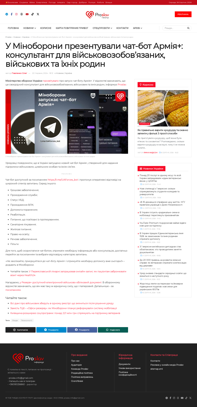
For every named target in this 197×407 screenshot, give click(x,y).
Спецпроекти (101, 28)
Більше (109, 2)
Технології (26, 320)
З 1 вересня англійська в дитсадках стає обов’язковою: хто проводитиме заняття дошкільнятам (160, 249)
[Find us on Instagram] (16, 14)
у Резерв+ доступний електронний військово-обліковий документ (61, 282)
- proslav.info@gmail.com (20, 378)
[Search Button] (189, 28)
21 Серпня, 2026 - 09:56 (151, 256)
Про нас (75, 361)
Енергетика (41, 2)
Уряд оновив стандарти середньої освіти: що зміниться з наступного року (163, 274)
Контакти (122, 28)
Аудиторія (76, 365)
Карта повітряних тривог (72, 28)
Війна (32, 2)
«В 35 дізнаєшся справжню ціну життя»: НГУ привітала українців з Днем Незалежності (162, 203)
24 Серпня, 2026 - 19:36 (151, 198)
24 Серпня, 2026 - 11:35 (151, 208)
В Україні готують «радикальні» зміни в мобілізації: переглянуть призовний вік (159, 214)
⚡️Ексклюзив (11, 2)
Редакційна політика (82, 373)
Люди (15, 320)
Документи (124, 364)
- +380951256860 (16, 384)
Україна (25, 37)
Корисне (45, 28)
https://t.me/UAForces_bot (63, 179)
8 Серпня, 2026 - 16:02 (169, 153)
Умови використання (129, 368)
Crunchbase (77, 381)
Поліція (91, 2)
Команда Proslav (79, 369)
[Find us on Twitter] (38, 14)
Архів (136, 28)
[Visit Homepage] (98, 14)
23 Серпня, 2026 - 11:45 (151, 218)
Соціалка (23, 2)
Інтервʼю (61, 2)
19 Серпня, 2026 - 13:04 (151, 269)
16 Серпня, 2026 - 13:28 (151, 293)
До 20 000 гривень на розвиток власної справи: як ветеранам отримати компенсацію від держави (163, 263)
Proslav (8, 37)
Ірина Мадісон (150, 153)
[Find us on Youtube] (27, 14)
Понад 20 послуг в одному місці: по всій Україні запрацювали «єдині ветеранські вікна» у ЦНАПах (160, 178)
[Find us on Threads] (21, 14)
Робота (100, 2)
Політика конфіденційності (128, 373)
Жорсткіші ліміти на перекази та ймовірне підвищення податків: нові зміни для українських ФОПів (161, 286)
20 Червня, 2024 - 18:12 (42, 73)
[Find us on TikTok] (32, 14)
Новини (28, 28)
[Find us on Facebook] (11, 14)
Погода (52, 2)
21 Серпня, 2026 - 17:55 (151, 229)
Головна (13, 28)
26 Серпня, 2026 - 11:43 (151, 184)
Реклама (183, 14)
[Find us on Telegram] (6, 14)
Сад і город (72, 2)
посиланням (13, 290)
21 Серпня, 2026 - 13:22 (151, 242)
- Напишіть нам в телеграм (21, 381)
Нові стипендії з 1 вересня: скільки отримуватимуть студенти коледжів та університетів (159, 191)
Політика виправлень (82, 377)
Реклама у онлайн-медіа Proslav (167, 365)
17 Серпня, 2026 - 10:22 (151, 279)
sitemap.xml (156, 369)
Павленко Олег (19, 73)
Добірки (83, 2)
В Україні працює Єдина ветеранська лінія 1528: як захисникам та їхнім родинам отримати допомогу (161, 236)
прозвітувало (51, 80)
